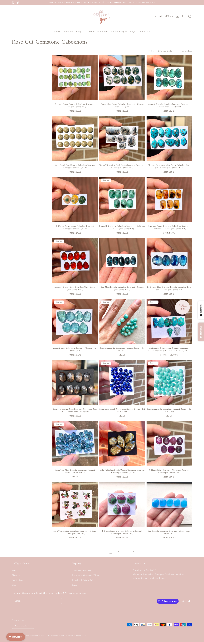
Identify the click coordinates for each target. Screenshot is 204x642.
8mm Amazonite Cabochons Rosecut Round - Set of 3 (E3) (122, 349)
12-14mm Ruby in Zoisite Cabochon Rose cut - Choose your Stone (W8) (122, 532)
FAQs (74, 585)
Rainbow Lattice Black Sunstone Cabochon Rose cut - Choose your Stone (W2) (75, 410)
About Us (16, 575)
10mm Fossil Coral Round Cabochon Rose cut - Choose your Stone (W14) (75, 166)
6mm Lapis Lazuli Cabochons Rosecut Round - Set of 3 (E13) (122, 410)
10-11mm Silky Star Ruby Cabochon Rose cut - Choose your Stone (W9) (169, 471)
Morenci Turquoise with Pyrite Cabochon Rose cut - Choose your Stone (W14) (169, 166)
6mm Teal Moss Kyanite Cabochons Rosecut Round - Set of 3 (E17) (75, 471)
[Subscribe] (59, 601)
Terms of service (67, 635)
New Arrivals (17, 580)
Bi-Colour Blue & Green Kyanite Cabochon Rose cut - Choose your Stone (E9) (169, 288)
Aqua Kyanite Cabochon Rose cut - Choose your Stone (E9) (75, 349)
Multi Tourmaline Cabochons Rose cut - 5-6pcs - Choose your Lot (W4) (75, 532)
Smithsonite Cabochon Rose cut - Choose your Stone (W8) (169, 532)
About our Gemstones (81, 570)
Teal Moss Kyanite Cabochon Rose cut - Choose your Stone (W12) (122, 288)
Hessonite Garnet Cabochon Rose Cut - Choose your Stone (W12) (75, 288)
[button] (80, 31)
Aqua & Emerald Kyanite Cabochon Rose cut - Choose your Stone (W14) (169, 105)
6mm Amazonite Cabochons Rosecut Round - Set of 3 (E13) (169, 410)
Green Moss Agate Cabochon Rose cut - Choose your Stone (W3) (122, 105)
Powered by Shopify (37, 635)
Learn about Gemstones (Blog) (85, 575)
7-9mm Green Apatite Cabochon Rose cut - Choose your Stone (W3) (75, 105)
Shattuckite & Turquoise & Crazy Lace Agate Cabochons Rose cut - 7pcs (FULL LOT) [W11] (169, 349)
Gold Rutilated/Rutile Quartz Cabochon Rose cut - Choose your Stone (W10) (122, 471)
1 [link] (111, 551)
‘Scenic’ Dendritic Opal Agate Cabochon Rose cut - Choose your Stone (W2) (122, 166)
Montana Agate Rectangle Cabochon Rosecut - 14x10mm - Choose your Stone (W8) (169, 227)
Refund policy (81, 635)
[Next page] (133, 552)
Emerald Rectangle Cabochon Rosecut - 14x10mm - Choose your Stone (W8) (122, 227)
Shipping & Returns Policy (84, 580)
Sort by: (151, 51)
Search (15, 570)
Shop (14, 585)
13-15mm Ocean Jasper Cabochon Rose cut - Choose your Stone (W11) (75, 227)
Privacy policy (52, 635)
